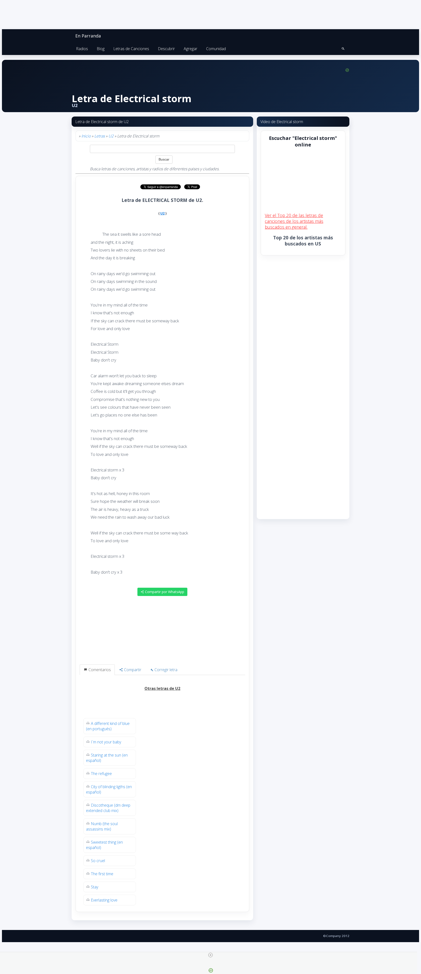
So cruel (98, 860)
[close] (210, 955)
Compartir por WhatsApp (164, 591)
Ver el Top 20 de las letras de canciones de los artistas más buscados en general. (294, 221)
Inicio (86, 136)
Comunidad (216, 48)
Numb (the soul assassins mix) (102, 826)
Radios (82, 48)
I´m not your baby (106, 742)
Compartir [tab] (132, 669)
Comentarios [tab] (99, 669)
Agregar (190, 48)
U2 (111, 136)
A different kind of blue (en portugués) (108, 726)
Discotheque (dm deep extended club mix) (108, 808)
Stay (94, 887)
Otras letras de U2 (162, 688)
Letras (99, 136)
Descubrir (166, 48)
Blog (101, 48)
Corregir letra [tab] (165, 669)
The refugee (101, 773)
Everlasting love (104, 900)
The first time (102, 873)
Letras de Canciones (131, 48)
